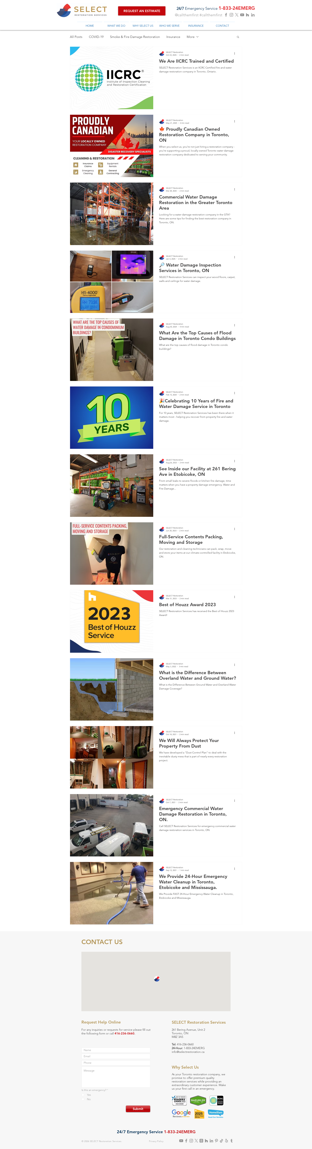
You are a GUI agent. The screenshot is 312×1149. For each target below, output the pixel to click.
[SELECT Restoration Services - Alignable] (211, 1140)
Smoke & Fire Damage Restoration (135, 37)
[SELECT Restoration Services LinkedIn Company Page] (252, 14)
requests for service (119, 1030)
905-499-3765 (197, 1040)
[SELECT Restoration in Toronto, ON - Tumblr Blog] (231, 1140)
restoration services (184, 1081)
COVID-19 (96, 37)
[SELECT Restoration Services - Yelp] (226, 1140)
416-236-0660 (185, 1044)
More (191, 37)
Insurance (173, 37)
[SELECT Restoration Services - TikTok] (221, 1140)
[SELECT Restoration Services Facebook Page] (226, 14)
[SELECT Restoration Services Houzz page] (247, 14)
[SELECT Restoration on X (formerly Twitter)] (236, 14)
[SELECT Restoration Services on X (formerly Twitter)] (196, 1140)
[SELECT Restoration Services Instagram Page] (231, 14)
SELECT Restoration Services (105, 1141)
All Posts (76, 37)
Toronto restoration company (201, 1074)
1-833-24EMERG (194, 1048)
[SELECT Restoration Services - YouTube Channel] (181, 1140)
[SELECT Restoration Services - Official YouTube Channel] (242, 14)
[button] (238, 37)
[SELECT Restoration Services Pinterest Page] (216, 1140)
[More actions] (236, 53)
